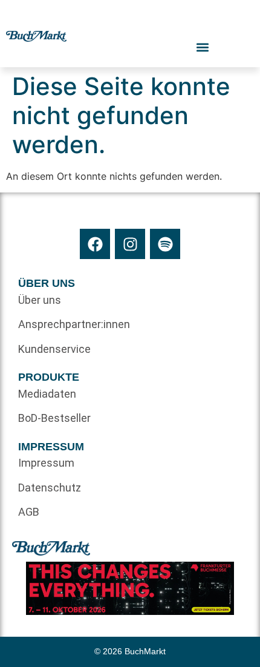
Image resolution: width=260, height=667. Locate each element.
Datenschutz (49, 487)
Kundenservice (54, 349)
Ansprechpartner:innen (74, 324)
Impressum (46, 462)
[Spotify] (165, 244)
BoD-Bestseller (54, 418)
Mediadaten (47, 393)
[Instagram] (130, 244)
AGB (28, 511)
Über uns (39, 300)
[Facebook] (95, 244)
